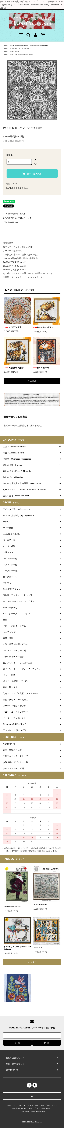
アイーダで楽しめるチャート (21, 48)
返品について (12, 183)
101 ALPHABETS (40, 905)
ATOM (42, 1111)
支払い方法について (20, 1105)
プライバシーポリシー (42, 1108)
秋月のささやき (43, 368)
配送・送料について (37, 1105)
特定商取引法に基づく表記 (17, 188)
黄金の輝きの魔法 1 (16, 368)
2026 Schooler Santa (12, 907)
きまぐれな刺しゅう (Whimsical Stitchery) (17, 948)
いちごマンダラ (15, 327)
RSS (37, 1111)
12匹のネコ (37, 948)
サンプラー (15, 51)
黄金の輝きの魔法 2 (45, 327)
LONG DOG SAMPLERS (39, 45)
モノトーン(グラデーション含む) (22, 54)
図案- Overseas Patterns (19, 45)
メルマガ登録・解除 (26, 1111)
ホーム (6, 45)
